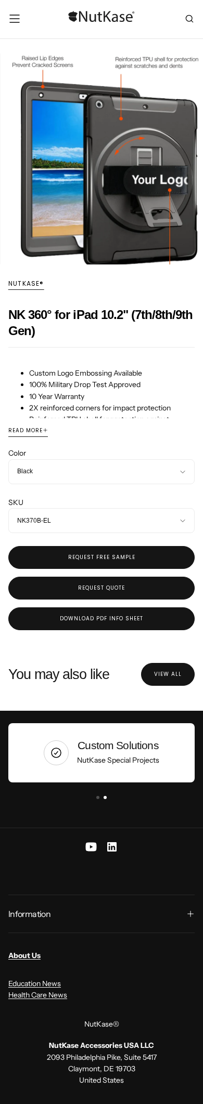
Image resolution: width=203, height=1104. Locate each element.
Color (17, 453)
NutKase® (26, 284)
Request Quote (101, 588)
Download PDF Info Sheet (101, 618)
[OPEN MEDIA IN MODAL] (189, 251)
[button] (14, 18)
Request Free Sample (101, 557)
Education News (34, 983)
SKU (15, 502)
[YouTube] (91, 847)
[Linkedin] (112, 847)
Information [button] (29, 914)
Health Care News (37, 995)
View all (168, 674)
